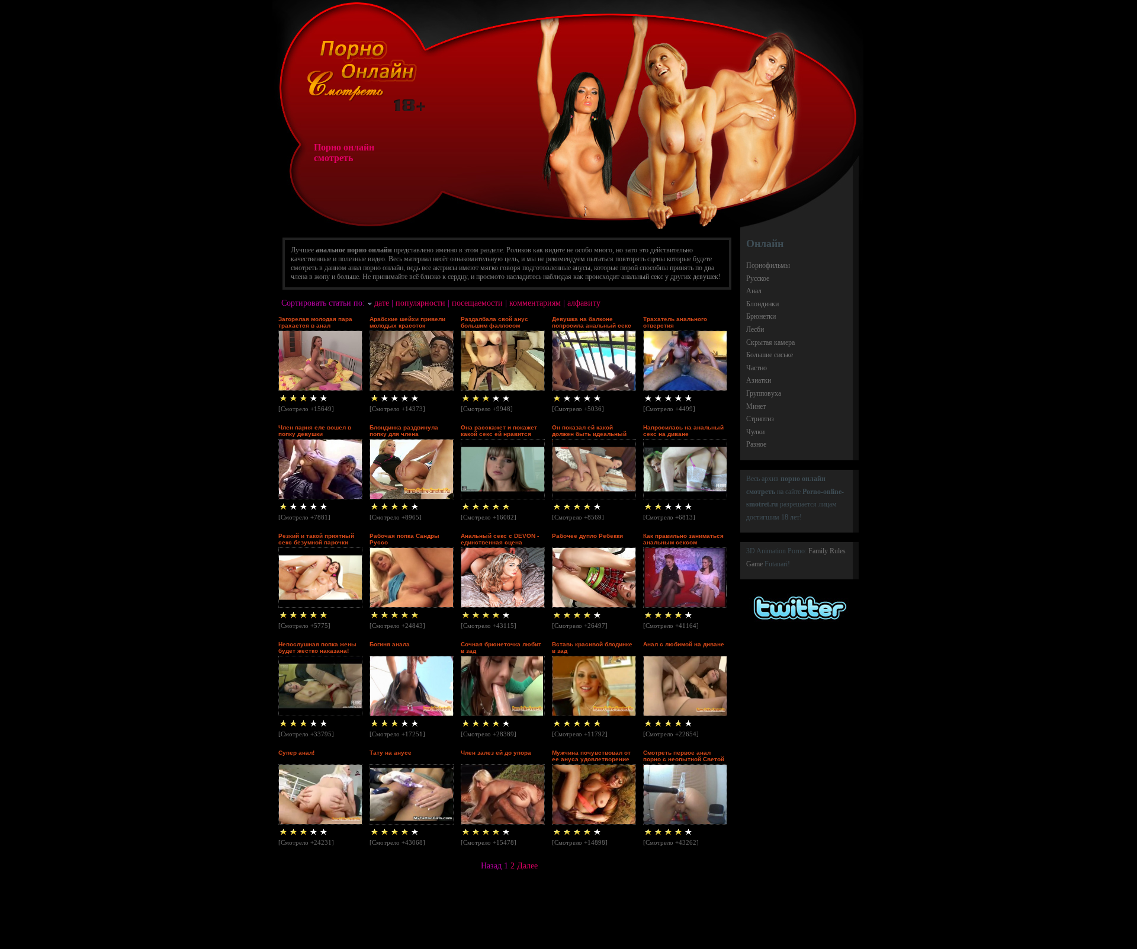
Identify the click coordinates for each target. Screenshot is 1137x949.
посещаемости (477, 303)
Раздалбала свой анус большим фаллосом (494, 322)
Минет (756, 406)
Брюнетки (761, 316)
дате (381, 303)
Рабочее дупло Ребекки (587, 536)
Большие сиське (769, 355)
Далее (527, 865)
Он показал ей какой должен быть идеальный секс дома (589, 434)
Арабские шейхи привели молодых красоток (407, 322)
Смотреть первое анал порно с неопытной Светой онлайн (683, 759)
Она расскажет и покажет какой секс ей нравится (499, 430)
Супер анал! (296, 752)
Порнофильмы (768, 265)
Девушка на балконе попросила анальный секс (591, 322)
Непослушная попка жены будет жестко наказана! (317, 647)
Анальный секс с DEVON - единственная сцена (500, 539)
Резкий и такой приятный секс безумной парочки (316, 539)
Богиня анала (390, 644)
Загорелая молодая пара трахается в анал (315, 322)
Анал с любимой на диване (683, 644)
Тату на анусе (391, 752)
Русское (757, 278)
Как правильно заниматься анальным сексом (683, 539)
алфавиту (583, 303)
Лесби (755, 329)
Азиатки (758, 380)
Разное (756, 444)
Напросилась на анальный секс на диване (683, 430)
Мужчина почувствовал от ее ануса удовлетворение (591, 755)
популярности (420, 303)
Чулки (755, 432)
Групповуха (763, 393)
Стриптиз (760, 419)
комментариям (535, 303)
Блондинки (762, 304)
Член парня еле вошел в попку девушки (314, 430)
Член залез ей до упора (496, 752)
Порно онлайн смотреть (344, 152)
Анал (754, 291)
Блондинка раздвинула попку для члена (404, 430)
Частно (756, 368)
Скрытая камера (770, 342)
